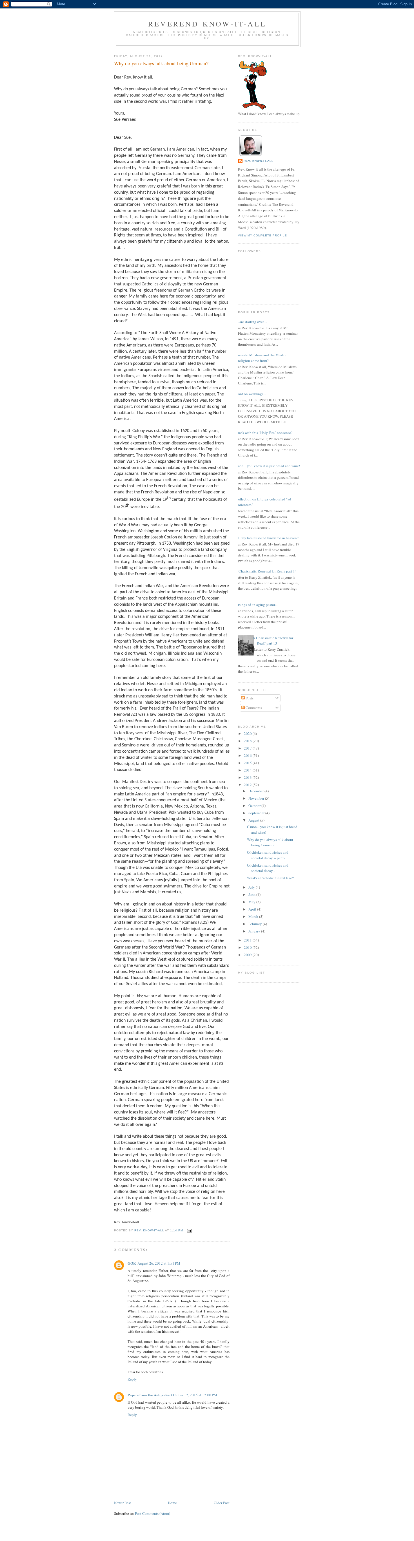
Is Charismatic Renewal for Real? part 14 (266, 571)
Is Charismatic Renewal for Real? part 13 (273, 640)
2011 (248, 940)
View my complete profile (262, 235)
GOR (132, 1263)
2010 (248, 947)
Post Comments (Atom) (152, 1513)
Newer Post (122, 1502)
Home (172, 1502)
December (256, 790)
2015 (248, 762)
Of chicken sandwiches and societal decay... (267, 868)
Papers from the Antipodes (149, 1394)
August (254, 820)
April (252, 909)
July (252, 887)
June (252, 894)
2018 (248, 740)
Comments (253, 707)
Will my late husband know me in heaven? (266, 537)
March (253, 916)
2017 (248, 748)
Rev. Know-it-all (258, 160)
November (256, 798)
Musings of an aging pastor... (255, 604)
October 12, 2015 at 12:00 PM (194, 1394)
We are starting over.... (250, 321)
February (255, 923)
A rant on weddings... (250, 393)
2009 (248, 954)
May (252, 901)
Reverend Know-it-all (207, 23)
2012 (248, 784)
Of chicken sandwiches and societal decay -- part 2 (267, 855)
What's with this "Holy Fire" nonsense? (263, 432)
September (256, 812)
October (254, 805)
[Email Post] (189, 1230)
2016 (248, 755)
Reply (132, 1379)
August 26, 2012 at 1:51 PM (158, 1263)
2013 (248, 777)
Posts (249, 698)
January (254, 931)
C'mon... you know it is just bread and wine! (267, 465)
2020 (248, 733)
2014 (248, 770)
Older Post (222, 1502)
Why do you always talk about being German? (270, 842)
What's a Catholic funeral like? (270, 877)
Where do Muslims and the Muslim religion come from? (260, 357)
